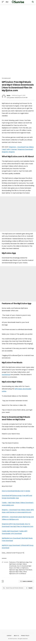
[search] (32, 2)
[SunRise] (18, 2)
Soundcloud (6, 375)
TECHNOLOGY (6, 78)
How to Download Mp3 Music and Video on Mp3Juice (20, 567)
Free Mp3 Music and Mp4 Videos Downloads (20, 564)
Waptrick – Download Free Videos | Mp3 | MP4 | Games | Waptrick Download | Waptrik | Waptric (18, 149)
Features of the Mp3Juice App (19, 562)
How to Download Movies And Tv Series (16, 491)
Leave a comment (27, 581)
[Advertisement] (18, 21)
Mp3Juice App (13, 570)
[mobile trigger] (3, 2)
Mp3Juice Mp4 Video (16, 572)
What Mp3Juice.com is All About (18, 572)
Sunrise (8, 95)
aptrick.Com (28, 526)
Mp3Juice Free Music (25, 570)
